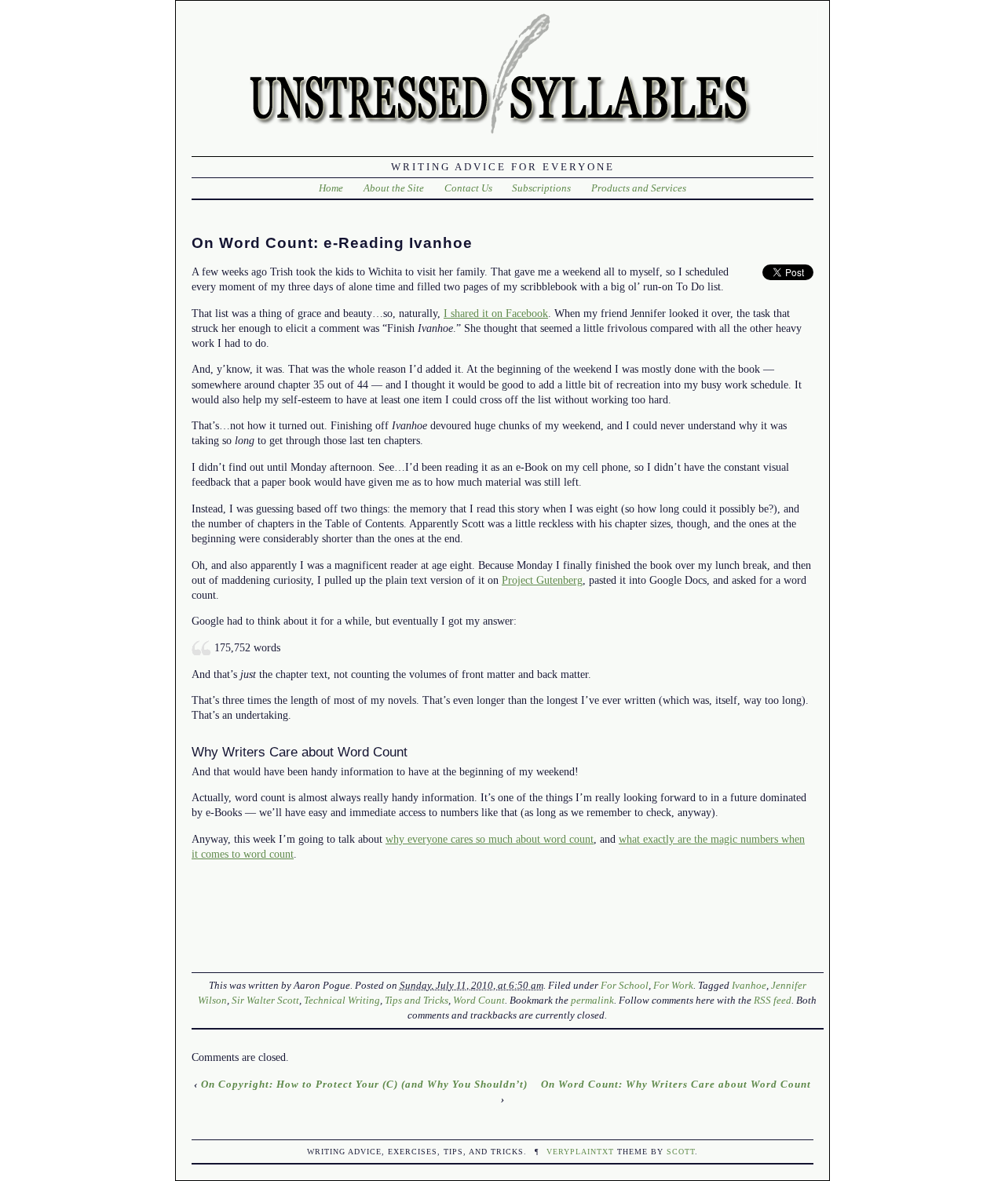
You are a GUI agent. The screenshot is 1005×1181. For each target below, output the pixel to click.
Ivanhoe (749, 985)
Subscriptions (541, 188)
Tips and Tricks (416, 1000)
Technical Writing (342, 1000)
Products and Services (638, 188)
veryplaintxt (580, 1151)
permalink (592, 1000)
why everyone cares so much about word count (490, 839)
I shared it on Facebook (496, 313)
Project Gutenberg (542, 580)
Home (331, 188)
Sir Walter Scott (265, 1000)
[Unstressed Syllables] (506, 139)
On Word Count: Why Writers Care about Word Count (676, 1084)
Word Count (479, 1000)
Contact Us (468, 188)
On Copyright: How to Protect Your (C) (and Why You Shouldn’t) (364, 1084)
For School (625, 985)
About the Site (394, 188)
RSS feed (772, 1000)
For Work (673, 985)
